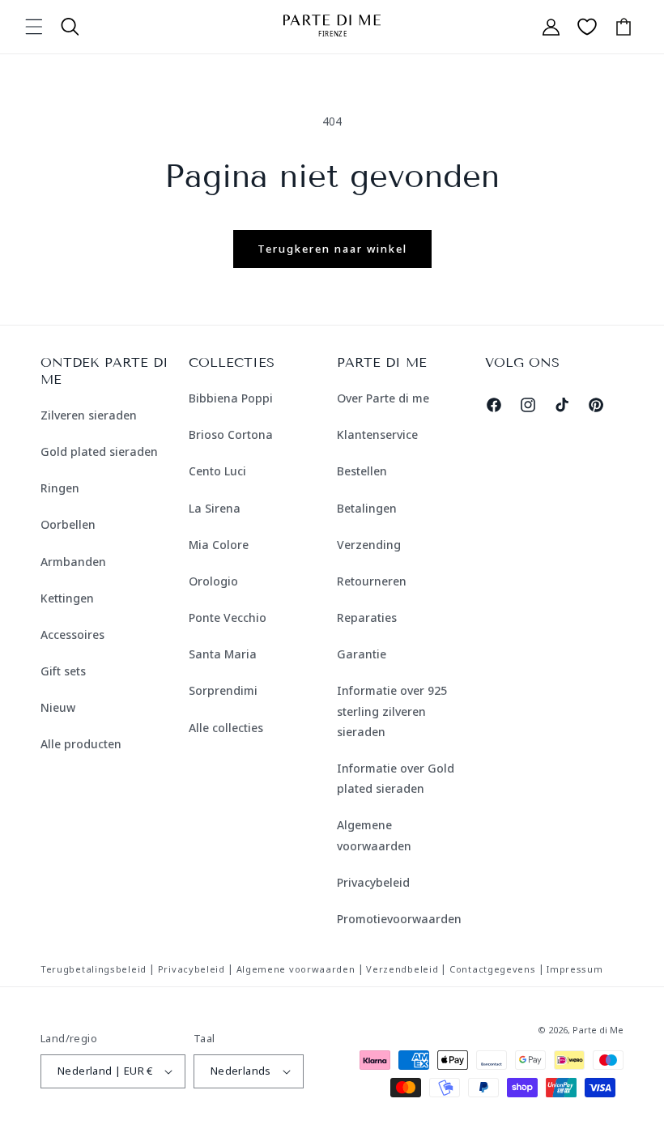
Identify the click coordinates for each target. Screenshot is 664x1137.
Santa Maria (223, 654)
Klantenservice (377, 434)
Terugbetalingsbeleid (93, 969)
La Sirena (214, 508)
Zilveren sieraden (88, 415)
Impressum (574, 969)
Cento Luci (217, 471)
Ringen (59, 488)
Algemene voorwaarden (374, 835)
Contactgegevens (492, 969)
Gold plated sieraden (99, 451)
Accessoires (72, 634)
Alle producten (80, 744)
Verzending (369, 544)
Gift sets (63, 671)
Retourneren (371, 581)
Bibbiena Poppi (231, 398)
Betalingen (367, 508)
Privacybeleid (373, 882)
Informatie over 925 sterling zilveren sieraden (392, 711)
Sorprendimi (223, 690)
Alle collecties (226, 727)
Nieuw (57, 707)
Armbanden (73, 561)
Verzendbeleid (402, 969)
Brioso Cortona (231, 434)
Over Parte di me (383, 398)
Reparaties (367, 617)
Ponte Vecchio (227, 617)
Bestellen (362, 471)
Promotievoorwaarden (399, 918)
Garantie (361, 654)
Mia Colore (219, 544)
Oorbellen (68, 524)
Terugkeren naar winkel (332, 248)
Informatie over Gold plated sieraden (395, 778)
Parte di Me (598, 1030)
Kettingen (67, 598)
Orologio (213, 581)
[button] (34, 27)
